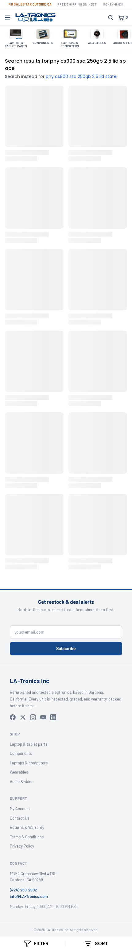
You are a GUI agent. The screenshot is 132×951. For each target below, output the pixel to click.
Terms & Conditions (27, 836)
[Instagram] (33, 717)
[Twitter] (23, 717)
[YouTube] (43, 717)
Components (21, 753)
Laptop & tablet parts (28, 744)
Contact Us (19, 818)
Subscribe (66, 648)
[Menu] (7, 17)
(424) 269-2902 (23, 889)
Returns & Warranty (27, 827)
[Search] (110, 17)
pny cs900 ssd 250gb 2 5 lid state (81, 76)
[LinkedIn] (53, 717)
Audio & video (21, 781)
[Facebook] (13, 717)
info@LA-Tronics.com (29, 896)
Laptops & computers (29, 762)
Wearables (19, 772)
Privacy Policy (22, 846)
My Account (20, 808)
